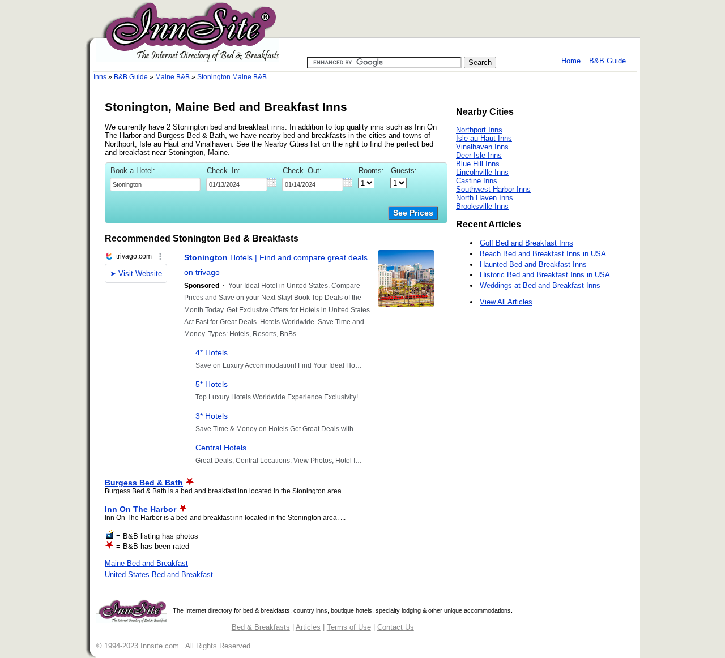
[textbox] (155, 184)
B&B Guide (607, 61)
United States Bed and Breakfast (159, 574)
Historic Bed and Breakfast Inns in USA (545, 274)
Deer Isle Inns (479, 155)
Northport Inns (479, 130)
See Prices (413, 213)
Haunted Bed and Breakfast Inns (533, 264)
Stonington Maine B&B (232, 77)
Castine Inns (476, 181)
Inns (99, 77)
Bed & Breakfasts (261, 627)
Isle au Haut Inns (484, 138)
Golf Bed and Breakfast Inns (526, 243)
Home (571, 61)
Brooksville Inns (482, 206)
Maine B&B (172, 77)
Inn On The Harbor (140, 509)
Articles (308, 627)
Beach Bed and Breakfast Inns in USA (543, 254)
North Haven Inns (484, 197)
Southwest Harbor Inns (493, 189)
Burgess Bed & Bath (144, 482)
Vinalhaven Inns (482, 147)
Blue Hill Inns (478, 164)
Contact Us (395, 627)
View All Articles (506, 302)
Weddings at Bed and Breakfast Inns (540, 285)
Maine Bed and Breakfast (146, 563)
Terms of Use (349, 627)
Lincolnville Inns (482, 172)
